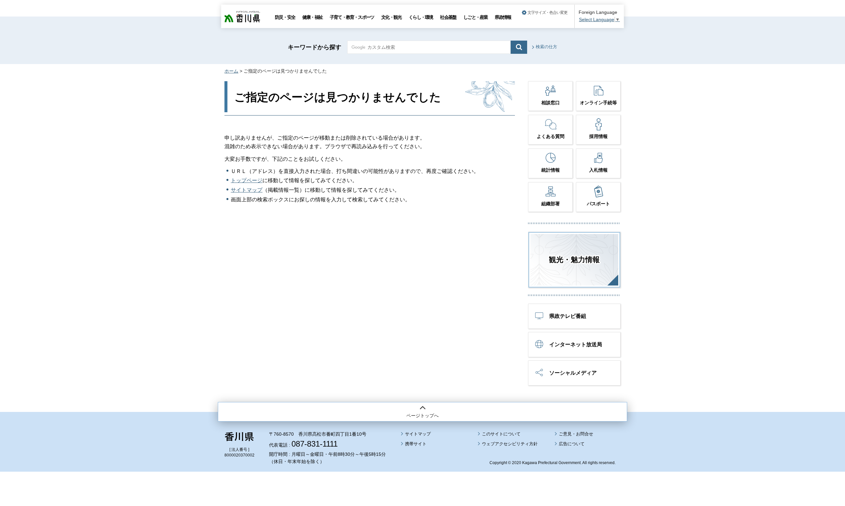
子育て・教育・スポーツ (352, 17)
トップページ (246, 180)
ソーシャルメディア (573, 373)
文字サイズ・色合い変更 (547, 12)
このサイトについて (501, 433)
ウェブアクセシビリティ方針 (510, 443)
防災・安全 (285, 17)
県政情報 (503, 17)
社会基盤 (448, 17)
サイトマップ (246, 190)
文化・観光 (391, 17)
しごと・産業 (475, 17)
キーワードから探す (314, 47)
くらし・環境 (421, 17)
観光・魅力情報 (574, 259)
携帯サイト (415, 443)
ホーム (231, 71)
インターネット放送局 (575, 344)
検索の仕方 (546, 46)
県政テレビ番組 (567, 316)
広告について (572, 443)
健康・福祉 (312, 17)
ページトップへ (422, 415)
